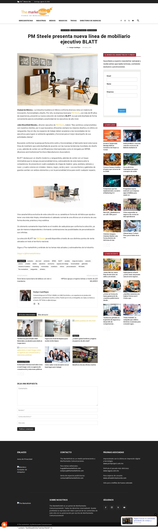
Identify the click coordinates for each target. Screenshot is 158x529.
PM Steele (75, 113)
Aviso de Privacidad (24, 459)
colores (20, 264)
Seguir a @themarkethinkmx (28, 253)
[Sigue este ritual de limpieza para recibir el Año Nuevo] (57, 328)
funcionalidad (75, 264)
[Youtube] (133, 20)
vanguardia (33, 269)
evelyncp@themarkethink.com (72, 471)
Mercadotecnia (26, 20)
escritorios (51, 264)
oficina (62, 266)
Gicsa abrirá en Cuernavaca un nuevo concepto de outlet (130, 169)
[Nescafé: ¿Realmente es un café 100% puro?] (112, 205)
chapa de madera (77, 261)
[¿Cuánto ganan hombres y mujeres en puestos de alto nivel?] (85, 328)
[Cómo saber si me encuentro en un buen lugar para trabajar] (57, 354)
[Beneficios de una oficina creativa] (85, 354)
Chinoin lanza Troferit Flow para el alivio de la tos (131, 235)
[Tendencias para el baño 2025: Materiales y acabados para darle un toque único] (29, 328)
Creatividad (76, 362)
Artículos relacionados (27, 315)
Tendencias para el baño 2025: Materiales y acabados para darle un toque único (29, 341)
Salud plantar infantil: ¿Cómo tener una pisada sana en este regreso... (131, 274)
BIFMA (54, 261)
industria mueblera (24, 266)
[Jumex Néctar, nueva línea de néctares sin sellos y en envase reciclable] (112, 265)
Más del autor (43, 315)
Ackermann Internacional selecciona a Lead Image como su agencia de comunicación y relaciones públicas (29, 367)
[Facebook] (121, 20)
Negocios (63, 20)
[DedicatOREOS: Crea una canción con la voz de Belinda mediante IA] (132, 136)
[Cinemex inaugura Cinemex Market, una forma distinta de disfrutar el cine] (112, 226)
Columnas (48, 362)
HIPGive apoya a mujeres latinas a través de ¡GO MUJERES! (79, 280)
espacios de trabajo (62, 264)
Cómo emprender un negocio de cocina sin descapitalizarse (130, 214)
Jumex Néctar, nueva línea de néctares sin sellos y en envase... (110, 274)
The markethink (23, 269)
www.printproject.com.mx (113, 463)
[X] (129, 20)
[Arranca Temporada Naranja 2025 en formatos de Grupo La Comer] (112, 136)
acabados (30, 261)
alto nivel (38, 261)
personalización (71, 266)
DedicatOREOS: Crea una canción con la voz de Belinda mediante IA (131, 145)
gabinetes (85, 264)
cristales (27, 264)
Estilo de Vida (65, 30)
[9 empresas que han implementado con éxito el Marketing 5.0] (112, 181)
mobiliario (54, 266)
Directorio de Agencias (90, 20)
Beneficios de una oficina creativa (84, 365)
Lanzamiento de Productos (78, 30)
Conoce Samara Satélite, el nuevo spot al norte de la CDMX (112, 169)
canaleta (67, 261)
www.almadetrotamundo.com (114, 478)
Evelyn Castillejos (74, 47)
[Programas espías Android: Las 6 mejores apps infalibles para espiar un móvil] (132, 181)
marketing (36, 266)
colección (88, 261)
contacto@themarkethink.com (71, 478)
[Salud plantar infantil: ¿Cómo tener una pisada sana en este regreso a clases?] (132, 265)
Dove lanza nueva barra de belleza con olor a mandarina (34, 280)
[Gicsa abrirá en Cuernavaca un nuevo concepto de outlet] (132, 159)
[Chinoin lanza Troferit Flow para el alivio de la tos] (132, 226)
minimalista (44, 266)
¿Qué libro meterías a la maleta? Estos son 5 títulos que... (131, 296)
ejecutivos (42, 264)
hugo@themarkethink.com (70, 468)
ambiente (47, 261)
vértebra (42, 269)
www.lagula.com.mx (111, 471)
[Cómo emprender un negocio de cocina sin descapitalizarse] (132, 205)
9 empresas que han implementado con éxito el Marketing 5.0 (111, 191)
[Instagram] (125, 20)
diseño (35, 264)
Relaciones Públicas (23, 362)
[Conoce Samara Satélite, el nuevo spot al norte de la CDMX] (112, 159)
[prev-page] (18, 373)
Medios (52, 20)
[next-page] (22, 373)
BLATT (60, 261)
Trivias (73, 20)
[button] (138, 21)
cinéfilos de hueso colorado (121, 483)
